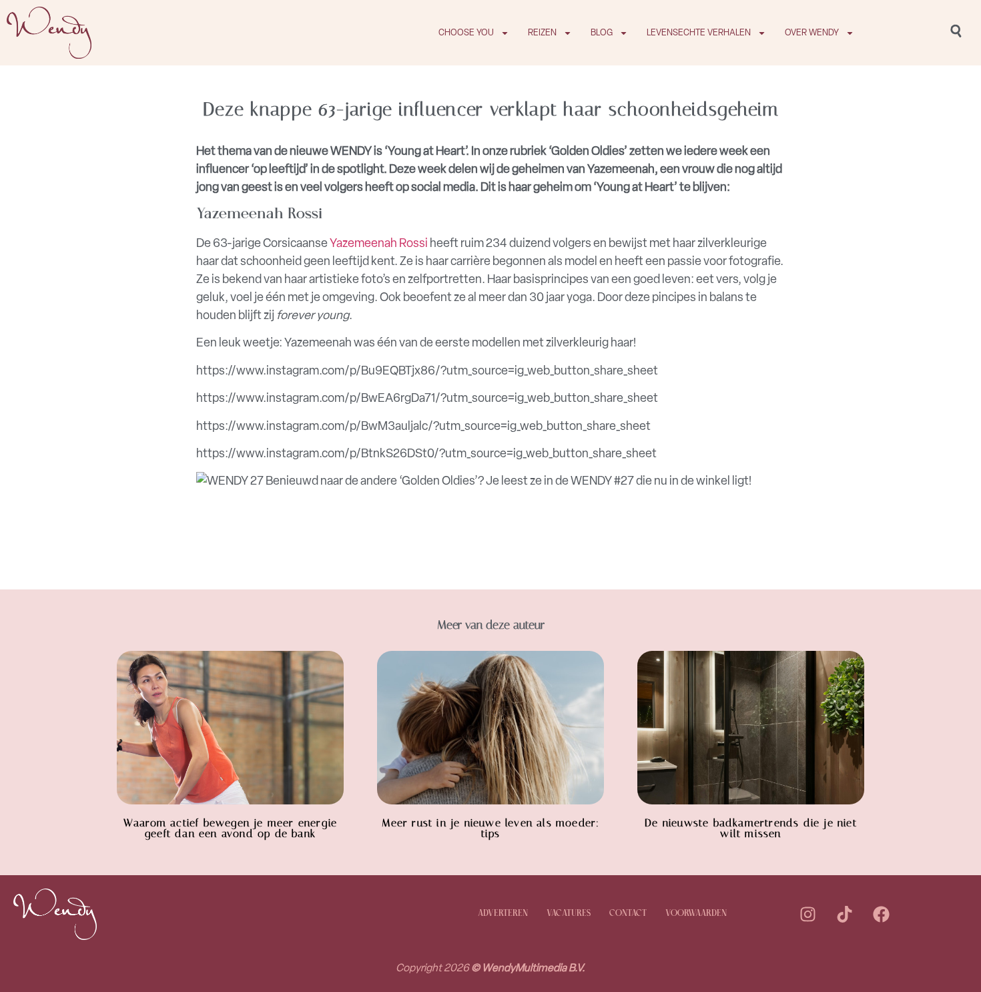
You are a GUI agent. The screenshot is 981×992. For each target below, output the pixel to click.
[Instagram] (808, 914)
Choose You (466, 32)
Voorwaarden (696, 913)
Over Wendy (812, 32)
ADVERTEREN (503, 913)
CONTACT (628, 913)
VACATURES (569, 913)
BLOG (602, 32)
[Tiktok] (845, 914)
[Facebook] (881, 914)
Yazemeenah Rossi (379, 243)
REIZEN (542, 32)
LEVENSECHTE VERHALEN (699, 32)
